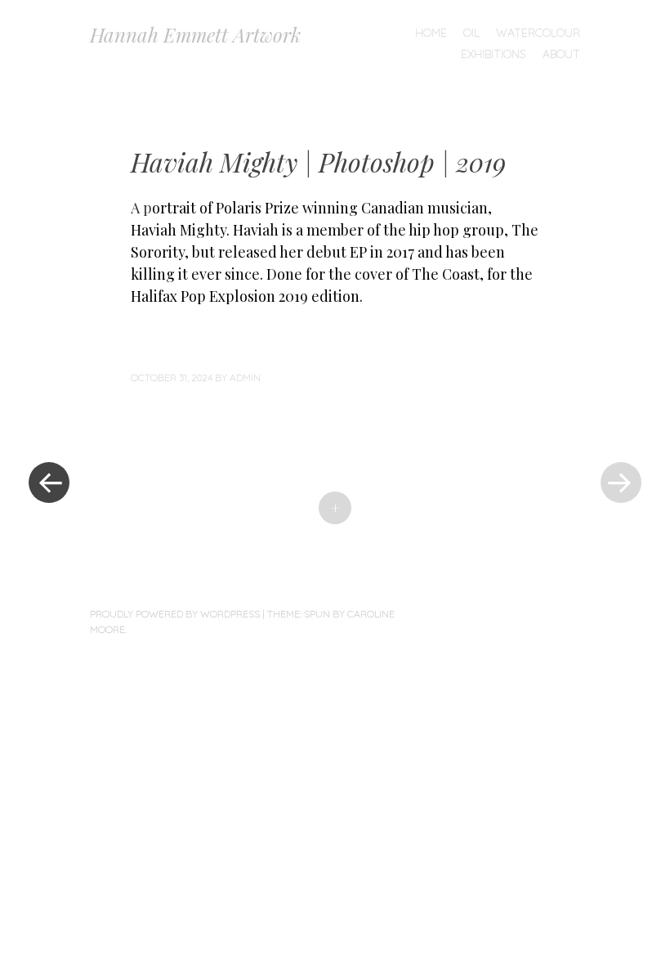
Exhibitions (493, 54)
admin (245, 377)
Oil (471, 32)
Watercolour (538, 32)
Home (431, 32)
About (561, 54)
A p (141, 208)
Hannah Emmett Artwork (195, 34)
